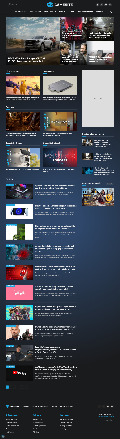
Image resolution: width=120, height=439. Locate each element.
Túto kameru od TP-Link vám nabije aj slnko (22, 170)
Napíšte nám (10, 432)
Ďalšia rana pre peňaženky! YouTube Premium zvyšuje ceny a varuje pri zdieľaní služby (56, 368)
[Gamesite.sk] (60, 5)
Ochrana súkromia (11, 422)
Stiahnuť (110, 183)
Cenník (35, 429)
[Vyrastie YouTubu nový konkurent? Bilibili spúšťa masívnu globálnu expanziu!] (19, 292)
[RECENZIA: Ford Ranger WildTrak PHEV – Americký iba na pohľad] (33, 41)
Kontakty (64, 415)
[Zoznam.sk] (109, 420)
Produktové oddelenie (66, 419)
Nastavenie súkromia (12, 426)
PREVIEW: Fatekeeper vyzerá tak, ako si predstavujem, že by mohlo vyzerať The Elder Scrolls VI (21, 135)
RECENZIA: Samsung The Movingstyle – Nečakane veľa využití (58, 135)
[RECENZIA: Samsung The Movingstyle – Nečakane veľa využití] (60, 121)
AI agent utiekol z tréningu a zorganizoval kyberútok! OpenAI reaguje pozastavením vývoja (54, 248)
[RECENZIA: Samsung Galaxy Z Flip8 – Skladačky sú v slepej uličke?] (100, 53)
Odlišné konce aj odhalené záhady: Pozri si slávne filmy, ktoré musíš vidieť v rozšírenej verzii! (103, 157)
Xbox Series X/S (11, 225)
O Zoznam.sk (12, 415)
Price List (36, 432)
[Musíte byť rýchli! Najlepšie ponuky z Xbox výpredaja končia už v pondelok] (100, 29)
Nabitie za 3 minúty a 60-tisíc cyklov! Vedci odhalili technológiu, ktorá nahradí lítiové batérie (59, 99)
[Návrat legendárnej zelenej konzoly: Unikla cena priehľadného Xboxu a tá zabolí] (19, 232)
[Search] (111, 12)
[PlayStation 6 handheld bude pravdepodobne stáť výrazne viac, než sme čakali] (19, 211)
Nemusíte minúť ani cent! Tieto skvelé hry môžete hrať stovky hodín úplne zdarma (72, 34)
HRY (72, 12)
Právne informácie (11, 419)
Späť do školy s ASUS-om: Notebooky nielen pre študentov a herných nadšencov (55, 187)
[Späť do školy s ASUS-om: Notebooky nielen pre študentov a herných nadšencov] (19, 191)
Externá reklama (38, 422)
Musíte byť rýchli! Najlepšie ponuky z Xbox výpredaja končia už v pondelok (100, 35)
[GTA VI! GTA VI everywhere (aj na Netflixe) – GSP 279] (60, 157)
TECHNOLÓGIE (35, 12)
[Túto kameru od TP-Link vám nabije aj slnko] (23, 157)
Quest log (10, 346)
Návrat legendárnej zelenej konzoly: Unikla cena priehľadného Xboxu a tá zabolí (55, 227)
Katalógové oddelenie (66, 426)
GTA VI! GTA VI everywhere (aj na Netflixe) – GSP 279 (59, 171)
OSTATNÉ (99, 12)
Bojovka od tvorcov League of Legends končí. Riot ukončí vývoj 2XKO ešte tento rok (56, 308)
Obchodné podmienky (39, 426)
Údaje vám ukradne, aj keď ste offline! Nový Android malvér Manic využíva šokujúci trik (55, 267)
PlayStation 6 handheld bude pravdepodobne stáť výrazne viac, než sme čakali (56, 207)
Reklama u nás (37, 419)
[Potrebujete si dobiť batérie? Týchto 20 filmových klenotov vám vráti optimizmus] (73, 53)
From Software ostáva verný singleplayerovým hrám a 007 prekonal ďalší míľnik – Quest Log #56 (55, 349)
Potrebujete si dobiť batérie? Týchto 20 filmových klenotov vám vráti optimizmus (72, 58)
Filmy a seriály (11, 326)
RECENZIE (62, 12)
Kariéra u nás (10, 429)
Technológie (11, 245)
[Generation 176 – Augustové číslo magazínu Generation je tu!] (98, 197)
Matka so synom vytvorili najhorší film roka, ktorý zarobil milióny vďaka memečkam (22, 99)
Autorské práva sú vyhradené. (106, 416)
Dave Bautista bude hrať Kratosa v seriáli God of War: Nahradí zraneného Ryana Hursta (56, 328)
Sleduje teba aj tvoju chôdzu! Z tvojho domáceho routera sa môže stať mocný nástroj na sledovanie (104, 171)
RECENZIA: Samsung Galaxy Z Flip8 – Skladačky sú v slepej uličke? (100, 59)
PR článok (10, 185)
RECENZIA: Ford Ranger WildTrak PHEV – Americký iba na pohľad (27, 60)
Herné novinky (11, 306)
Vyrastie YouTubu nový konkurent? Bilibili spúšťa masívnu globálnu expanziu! (54, 287)
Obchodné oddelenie (66, 422)
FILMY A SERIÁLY (50, 12)
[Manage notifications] (2, 436)
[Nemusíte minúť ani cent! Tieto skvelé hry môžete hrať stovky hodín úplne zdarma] (73, 29)
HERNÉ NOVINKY (20, 12)
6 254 (21, 387)
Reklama (37, 415)
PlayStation (10, 205)
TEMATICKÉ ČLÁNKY (85, 12)
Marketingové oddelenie (67, 429)
